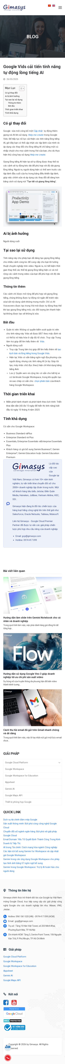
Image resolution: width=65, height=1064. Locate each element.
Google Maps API (13, 795)
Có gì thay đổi (11, 93)
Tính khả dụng (11, 113)
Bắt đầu (11, 106)
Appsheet (10, 782)
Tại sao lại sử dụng (13, 99)
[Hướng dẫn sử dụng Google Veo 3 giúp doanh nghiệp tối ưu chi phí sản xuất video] (32, 651)
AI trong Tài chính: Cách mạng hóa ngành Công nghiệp (30, 847)
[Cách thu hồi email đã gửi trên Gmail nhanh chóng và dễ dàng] (32, 707)
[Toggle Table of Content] (20, 88)
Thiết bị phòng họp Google (18, 802)
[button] (60, 7)
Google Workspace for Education (21, 775)
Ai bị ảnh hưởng (12, 96)
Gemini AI (10, 788)
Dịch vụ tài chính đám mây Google (20, 819)
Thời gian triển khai (14, 109)
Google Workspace (14, 769)
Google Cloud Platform (16, 762)
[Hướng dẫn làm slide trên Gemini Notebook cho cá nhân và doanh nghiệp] (32, 595)
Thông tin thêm (14, 103)
